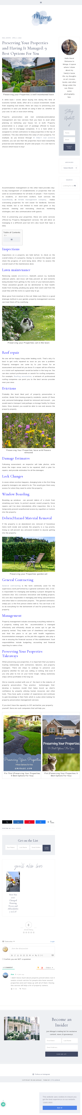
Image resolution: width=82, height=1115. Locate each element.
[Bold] (11, 955)
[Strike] (20, 955)
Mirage (41, 18)
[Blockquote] (29, 955)
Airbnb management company (32, 200)
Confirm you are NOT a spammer (17, 959)
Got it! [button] (59, 1108)
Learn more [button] (48, 1102)
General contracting (11, 586)
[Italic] (14, 955)
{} (38, 955)
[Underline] (17, 955)
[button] (41, 2)
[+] (41, 955)
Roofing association (23, 376)
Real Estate (6, 38)
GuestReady (7, 200)
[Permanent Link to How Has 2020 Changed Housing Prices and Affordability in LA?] (13, 891)
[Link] (35, 955)
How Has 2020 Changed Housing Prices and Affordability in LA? (13, 903)
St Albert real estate (43, 138)
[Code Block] (32, 955)
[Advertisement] (28, 168)
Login (52, 941)
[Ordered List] (23, 955)
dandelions (23, 276)
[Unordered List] (26, 955)
